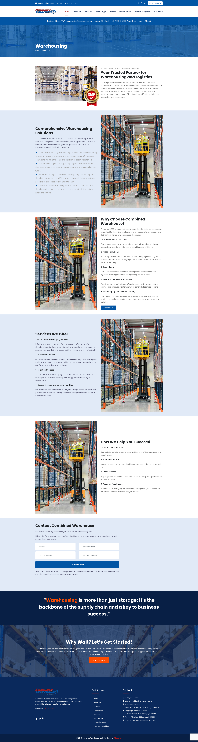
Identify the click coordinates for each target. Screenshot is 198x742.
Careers (112, 11)
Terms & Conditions (102, 726)
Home (66, 11)
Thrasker (118, 738)
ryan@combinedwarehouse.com (50, 3)
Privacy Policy (49, 708)
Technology (100, 11)
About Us (76, 11)
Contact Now (77, 564)
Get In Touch (99, 660)
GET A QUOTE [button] (156, 3)
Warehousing (47, 50)
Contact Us (158, 11)
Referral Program (142, 11)
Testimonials (125, 11)
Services (88, 11)
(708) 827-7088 (72, 3)
